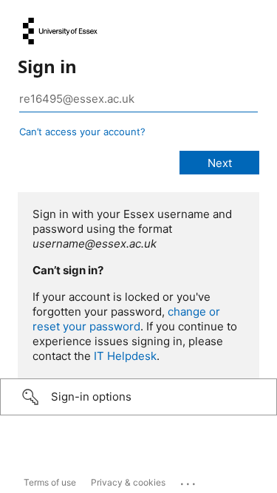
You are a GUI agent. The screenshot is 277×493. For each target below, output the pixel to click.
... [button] (189, 480)
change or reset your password (126, 319)
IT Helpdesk (125, 356)
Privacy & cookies (128, 482)
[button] (138, 397)
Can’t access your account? (82, 131)
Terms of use (50, 482)
